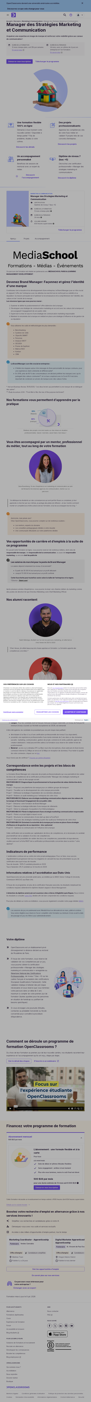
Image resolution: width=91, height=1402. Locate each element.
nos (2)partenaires (57, 688)
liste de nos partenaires (62, 701)
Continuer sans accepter (13, 712)
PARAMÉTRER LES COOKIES (47, 712)
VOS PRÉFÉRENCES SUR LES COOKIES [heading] (18, 684)
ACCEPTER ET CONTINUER (75, 712)
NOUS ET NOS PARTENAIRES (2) (60, 684)
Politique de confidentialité (10, 720)
